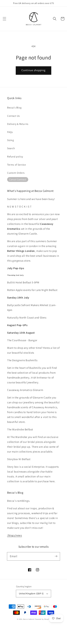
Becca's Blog (14, 107)
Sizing (10, 140)
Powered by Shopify (42, 619)
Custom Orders (16, 172)
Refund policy (15, 156)
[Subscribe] (56, 556)
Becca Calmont (28, 619)
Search (11, 148)
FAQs (10, 132)
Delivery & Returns (17, 124)
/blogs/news (14, 535)
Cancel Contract (17, 179)
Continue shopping (33, 70)
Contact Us (13, 115)
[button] (4, 19)
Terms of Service (16, 164)
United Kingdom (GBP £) (31, 593)
